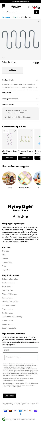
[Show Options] (35, 357)
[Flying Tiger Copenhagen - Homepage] (16, 6)
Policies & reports (9, 305)
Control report (7, 324)
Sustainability (7, 262)
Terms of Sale (7, 298)
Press (4, 266)
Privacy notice (7, 309)
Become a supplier (9, 328)
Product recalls (7, 320)
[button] (3, 6)
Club (4, 255)
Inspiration (6, 270)
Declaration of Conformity (12, 317)
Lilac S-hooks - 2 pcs (9, 151)
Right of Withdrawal (9, 294)
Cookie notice (7, 313)
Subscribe (9, 396)
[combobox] (21, 357)
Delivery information (10, 279)
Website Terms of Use (10, 302)
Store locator (7, 287)
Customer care (7, 290)
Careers (5, 259)
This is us (5, 251)
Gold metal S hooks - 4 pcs (25, 151)
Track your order (8, 283)
